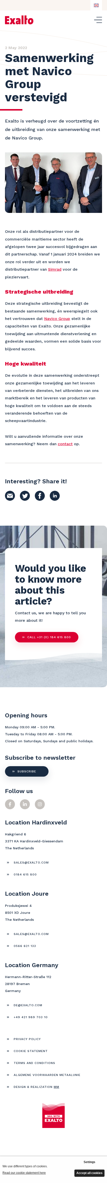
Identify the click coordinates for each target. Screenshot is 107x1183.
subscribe (26, 771)
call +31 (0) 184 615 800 (49, 637)
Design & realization (36, 1087)
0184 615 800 (25, 874)
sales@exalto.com (31, 862)
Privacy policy (27, 1039)
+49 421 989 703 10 (31, 1017)
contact (65, 443)
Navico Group (57, 318)
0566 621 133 (25, 946)
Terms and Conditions (34, 1063)
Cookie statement (31, 1051)
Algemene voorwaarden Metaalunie (47, 1075)
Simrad (54, 269)
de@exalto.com (28, 1005)
